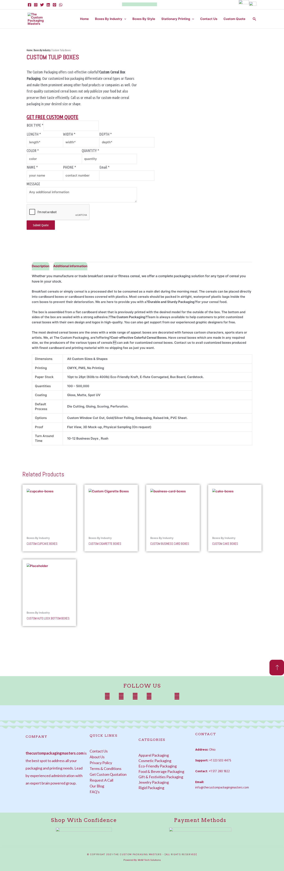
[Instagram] (36, 5)
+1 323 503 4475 (220, 760)
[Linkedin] (48, 5)
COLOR (33, 150)
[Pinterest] (54, 5)
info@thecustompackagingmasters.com (222, 787)
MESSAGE (33, 184)
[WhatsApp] (61, 5)
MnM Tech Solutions (149, 860)
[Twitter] (42, 5)
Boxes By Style (143, 19)
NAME (32, 167)
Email (104, 167)
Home (84, 19)
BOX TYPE (35, 125)
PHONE (69, 167)
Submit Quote (41, 225)
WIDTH (69, 134)
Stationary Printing (175, 19)
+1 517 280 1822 (219, 771)
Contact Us (208, 19)
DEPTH (105, 134)
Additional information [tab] (70, 266)
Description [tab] (40, 266)
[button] (124, 19)
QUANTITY (90, 150)
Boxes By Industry (108, 19)
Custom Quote (234, 19)
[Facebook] (29, 5)
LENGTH (34, 134)
